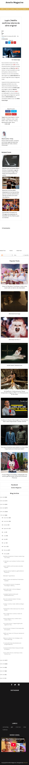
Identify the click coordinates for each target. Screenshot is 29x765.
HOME (2, 9)
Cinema (12, 9)
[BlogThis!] (6, 124)
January (5, 553)
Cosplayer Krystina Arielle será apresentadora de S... (10, 594)
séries (13, 122)
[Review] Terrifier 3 (14, 339)
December (6, 517)
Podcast (2, 11)
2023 (3, 508)
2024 (3, 504)
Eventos (24, 9)
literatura (8, 119)
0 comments (5, 39)
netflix (3, 120)
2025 (3, 500)
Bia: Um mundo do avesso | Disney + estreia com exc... (12, 599)
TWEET (14, 111)
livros (12, 119)
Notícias (7, 9)
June (5, 535)
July (5, 532)
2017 (3, 671)
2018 (3, 667)
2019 (3, 664)
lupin (16, 119)
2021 (3, 515)
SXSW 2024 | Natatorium (14, 365)
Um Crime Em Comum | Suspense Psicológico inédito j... (11, 585)
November (6, 521)
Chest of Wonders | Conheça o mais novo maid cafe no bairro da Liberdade (14, 287)
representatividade (6, 122)
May (5, 539)
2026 (3, 497)
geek (12, 727)
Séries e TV (18, 9)
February (6, 550)
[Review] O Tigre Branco (9, 575)
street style (18, 727)
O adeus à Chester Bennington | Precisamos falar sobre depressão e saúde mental (14, 420)
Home (11, 250)
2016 (3, 674)
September (6, 528)
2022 (3, 511)
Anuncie (8, 11)
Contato (13, 11)
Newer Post (3, 250)
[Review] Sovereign (14, 314)
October (6, 525)
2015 (3, 678)
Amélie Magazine (16, 487)
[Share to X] (8, 124)
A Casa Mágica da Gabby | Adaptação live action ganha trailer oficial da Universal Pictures (14, 476)
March (5, 546)
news (7, 120)
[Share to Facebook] (9, 124)
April (5, 543)
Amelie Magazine (14, 2)
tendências (5, 729)
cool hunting (5, 727)
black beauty (3, 33)
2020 (3, 660)
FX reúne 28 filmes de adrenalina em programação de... (12, 643)
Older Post (19, 250)
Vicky (11, 138)
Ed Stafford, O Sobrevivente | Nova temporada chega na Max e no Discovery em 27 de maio (14, 393)
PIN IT (14, 114)
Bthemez (25, 762)
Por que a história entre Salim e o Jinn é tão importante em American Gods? (14, 448)
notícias (11, 120)
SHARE (8, 111)
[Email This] (5, 124)
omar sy (16, 120)
